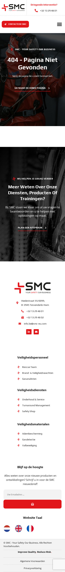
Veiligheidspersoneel (32, 357)
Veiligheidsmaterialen (33, 424)
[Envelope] (36, 332)
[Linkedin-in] (29, 332)
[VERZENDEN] (32, 504)
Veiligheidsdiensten (31, 390)
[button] (59, 24)
